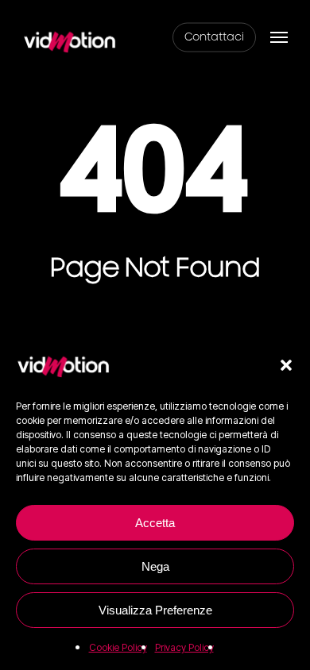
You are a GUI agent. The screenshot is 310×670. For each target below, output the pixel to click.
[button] (286, 365)
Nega (155, 566)
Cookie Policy (118, 647)
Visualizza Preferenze (155, 610)
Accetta (155, 522)
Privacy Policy (184, 647)
